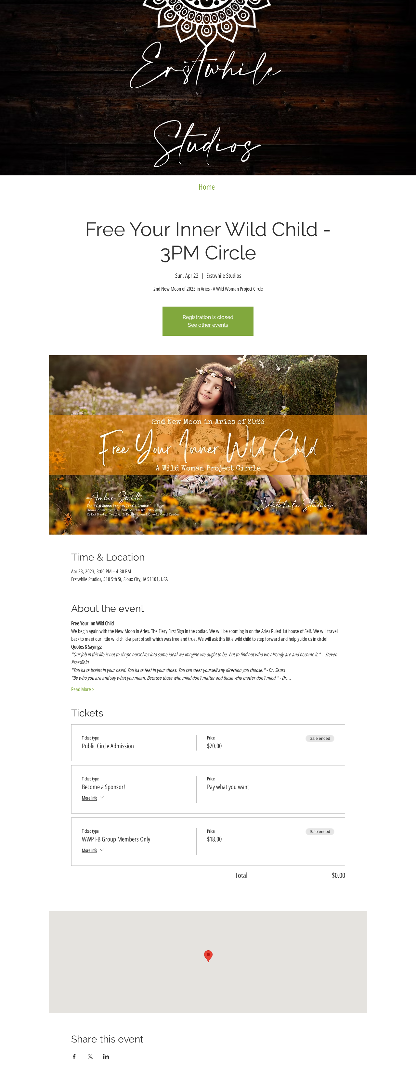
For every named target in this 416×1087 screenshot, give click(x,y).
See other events (208, 325)
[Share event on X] (90, 1056)
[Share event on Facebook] (74, 1056)
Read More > (82, 689)
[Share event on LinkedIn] (106, 1056)
